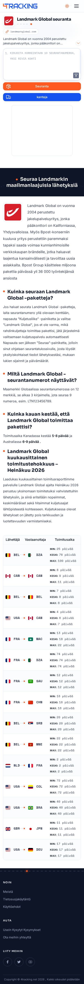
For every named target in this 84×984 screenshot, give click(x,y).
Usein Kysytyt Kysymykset (22, 930)
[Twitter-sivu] (18, 961)
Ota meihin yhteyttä (17, 937)
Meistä (8, 892)
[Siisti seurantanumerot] (76, 75)
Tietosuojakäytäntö (17, 899)
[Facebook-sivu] (7, 961)
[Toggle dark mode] (67, 6)
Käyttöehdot (12, 907)
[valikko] (76, 6)
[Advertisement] (42, 130)
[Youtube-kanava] (30, 961)
